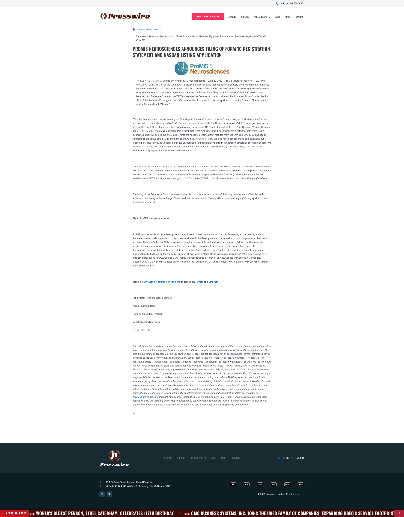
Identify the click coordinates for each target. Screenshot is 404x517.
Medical (157, 29)
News (277, 16)
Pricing (245, 16)
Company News (144, 29)
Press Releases (262, 16)
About (288, 16)
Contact (300, 16)
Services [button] (232, 16)
